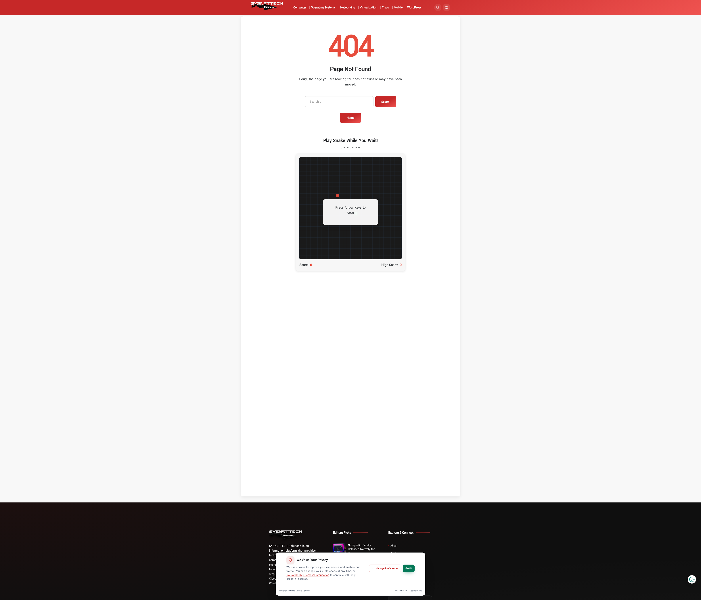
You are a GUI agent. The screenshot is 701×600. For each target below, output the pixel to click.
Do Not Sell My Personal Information (307, 575)
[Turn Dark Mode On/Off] (446, 7)
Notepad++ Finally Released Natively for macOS (361, 547)
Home (350, 118)
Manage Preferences (387, 568)
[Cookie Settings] (692, 579)
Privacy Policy (400, 591)
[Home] (285, 534)
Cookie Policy (416, 591)
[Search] (437, 7)
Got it (408, 568)
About (393, 545)
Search (385, 102)
